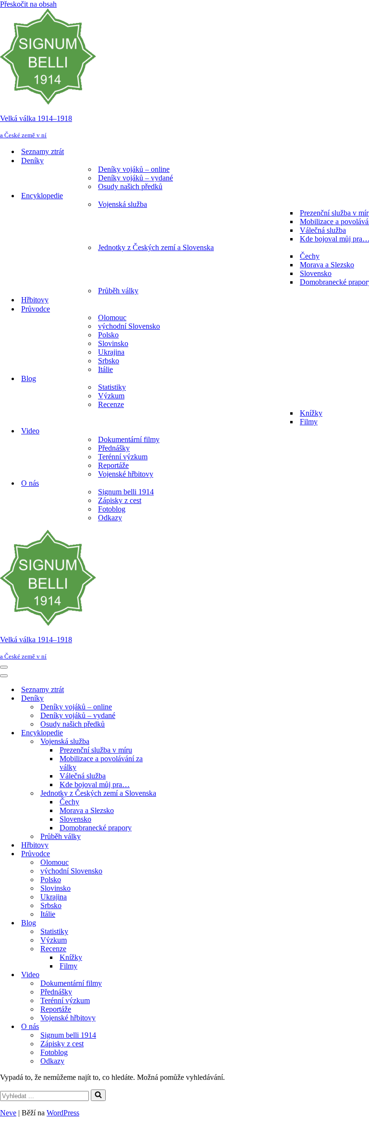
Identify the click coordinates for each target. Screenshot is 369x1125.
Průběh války (118, 291)
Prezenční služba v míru (96, 750)
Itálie (105, 369)
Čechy (310, 256)
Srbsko (108, 361)
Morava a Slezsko (327, 265)
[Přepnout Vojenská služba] (168, 742)
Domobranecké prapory (96, 828)
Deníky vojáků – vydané (135, 178)
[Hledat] (98, 1095)
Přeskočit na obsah (28, 4)
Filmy (309, 422)
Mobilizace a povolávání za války (101, 762)
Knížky (311, 413)
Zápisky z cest (119, 500)
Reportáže (113, 465)
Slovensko (316, 273)
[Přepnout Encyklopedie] (168, 733)
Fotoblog (111, 509)
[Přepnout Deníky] (168, 698)
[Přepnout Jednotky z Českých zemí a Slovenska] (168, 794)
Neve (8, 1113)
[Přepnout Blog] (168, 923)
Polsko (108, 335)
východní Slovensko (129, 326)
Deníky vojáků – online (134, 169)
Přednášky (114, 448)
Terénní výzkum (123, 457)
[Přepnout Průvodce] (168, 854)
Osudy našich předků (130, 186)
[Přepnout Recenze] (168, 949)
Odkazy (110, 518)
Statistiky (112, 387)
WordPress (63, 1113)
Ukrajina (111, 352)
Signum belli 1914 (126, 492)
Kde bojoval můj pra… (95, 784)
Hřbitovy (35, 300)
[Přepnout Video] (168, 975)
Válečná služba (323, 230)
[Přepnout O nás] (168, 1027)
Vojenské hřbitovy (125, 474)
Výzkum (111, 396)
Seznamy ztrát (42, 151)
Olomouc (112, 317)
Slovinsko (113, 343)
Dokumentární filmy (129, 439)
